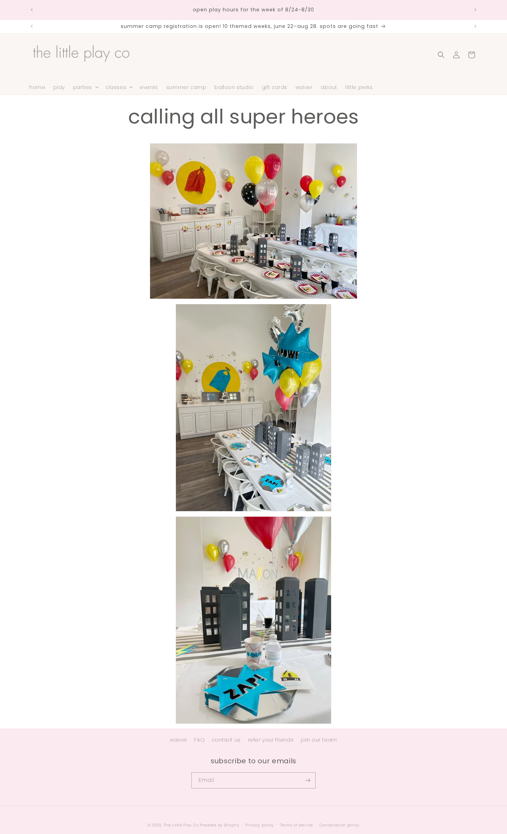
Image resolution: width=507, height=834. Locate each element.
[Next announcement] (475, 9)
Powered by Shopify (219, 825)
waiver (178, 739)
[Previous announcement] (31, 9)
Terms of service (296, 825)
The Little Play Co (181, 825)
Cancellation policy (339, 825)
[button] (85, 87)
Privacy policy (260, 825)
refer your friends (271, 739)
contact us (226, 739)
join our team (319, 739)
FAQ (199, 739)
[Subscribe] (307, 780)
